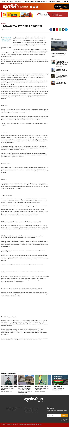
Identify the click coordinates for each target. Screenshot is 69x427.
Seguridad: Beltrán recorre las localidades (61, 70)
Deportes (58, 81)
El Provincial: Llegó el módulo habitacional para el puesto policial (58, 55)
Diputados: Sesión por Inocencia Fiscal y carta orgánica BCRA (62, 76)
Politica (57, 74)
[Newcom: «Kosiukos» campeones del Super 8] (53, 83)
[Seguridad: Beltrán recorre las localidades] (53, 70)
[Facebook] (31, 7)
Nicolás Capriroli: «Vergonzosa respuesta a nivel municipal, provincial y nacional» (62, 63)
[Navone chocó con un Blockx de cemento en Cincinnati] (43, 380)
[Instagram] (34, 7)
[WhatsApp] (60, 29)
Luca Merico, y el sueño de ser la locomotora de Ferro (9, 388)
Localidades (58, 68)
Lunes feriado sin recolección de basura (58, 387)
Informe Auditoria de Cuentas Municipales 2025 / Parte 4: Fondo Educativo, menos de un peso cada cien (25, 389)
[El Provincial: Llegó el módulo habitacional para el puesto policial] (59, 46)
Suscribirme (64, 415)
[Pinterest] (57, 29)
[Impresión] (63, 29)
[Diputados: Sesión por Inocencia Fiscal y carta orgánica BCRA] (53, 76)
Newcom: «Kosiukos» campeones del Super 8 (61, 83)
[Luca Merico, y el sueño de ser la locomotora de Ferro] (9, 380)
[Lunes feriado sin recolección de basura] (60, 380)
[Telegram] (66, 29)
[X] (37, 7)
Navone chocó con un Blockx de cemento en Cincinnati (41, 388)
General (3, 23)
